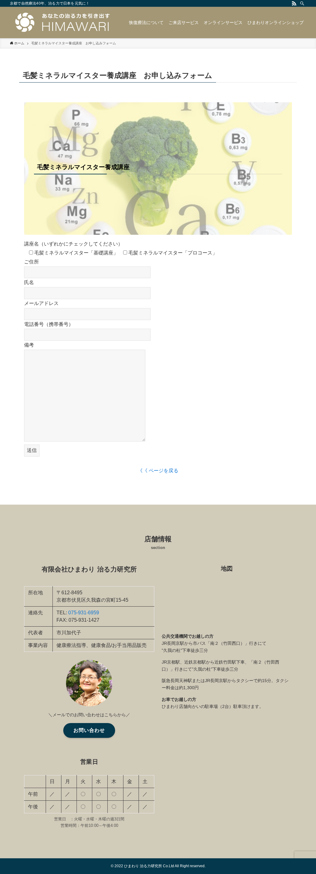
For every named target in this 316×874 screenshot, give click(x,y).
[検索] (302, 3)
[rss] (294, 3)
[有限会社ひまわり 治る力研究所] (62, 22)
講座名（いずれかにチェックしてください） (73, 243)
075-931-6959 (83, 612)
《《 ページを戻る (158, 470)
